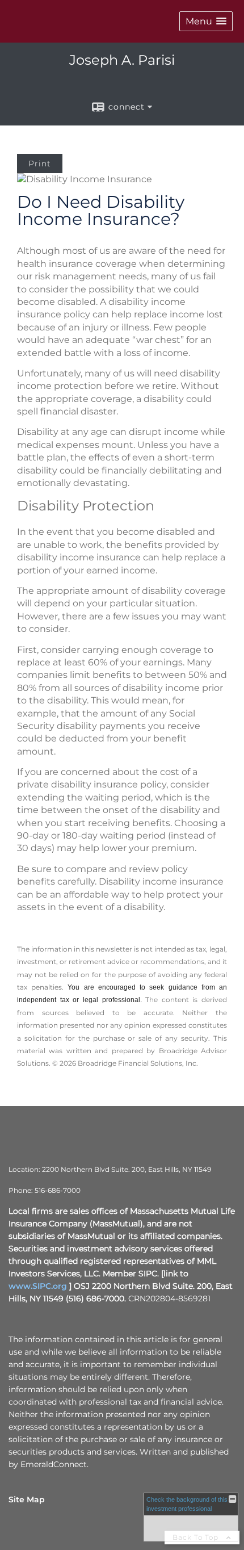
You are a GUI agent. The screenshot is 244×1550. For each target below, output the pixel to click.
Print (39, 163)
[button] (206, 21)
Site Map (27, 1499)
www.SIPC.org (38, 1286)
